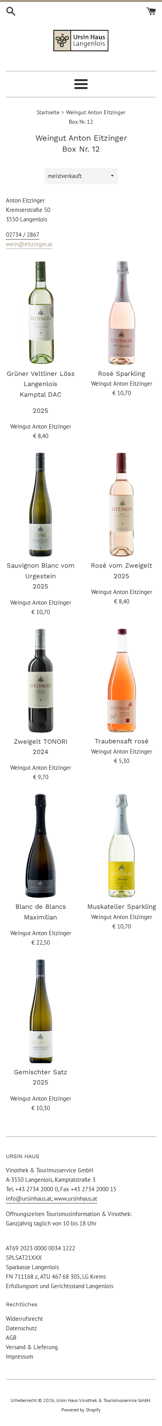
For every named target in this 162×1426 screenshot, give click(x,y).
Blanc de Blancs (40, 906)
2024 (40, 752)
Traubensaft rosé (122, 741)
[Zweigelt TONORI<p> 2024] (40, 681)
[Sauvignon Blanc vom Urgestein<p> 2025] (40, 505)
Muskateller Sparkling (121, 906)
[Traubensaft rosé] (121, 681)
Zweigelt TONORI (41, 741)
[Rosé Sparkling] (121, 313)
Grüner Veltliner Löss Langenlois (41, 384)
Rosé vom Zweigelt (121, 565)
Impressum (19, 1356)
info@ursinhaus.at (29, 1198)
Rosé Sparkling (121, 373)
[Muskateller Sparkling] (121, 846)
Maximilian (40, 917)
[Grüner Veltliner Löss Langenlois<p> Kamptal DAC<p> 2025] (40, 313)
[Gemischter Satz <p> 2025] (40, 1011)
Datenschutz (21, 1328)
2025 (40, 410)
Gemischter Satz (40, 1072)
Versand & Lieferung (32, 1347)
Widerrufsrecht (24, 1318)
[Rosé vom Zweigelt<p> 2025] (121, 505)
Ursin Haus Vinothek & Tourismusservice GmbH (103, 1400)
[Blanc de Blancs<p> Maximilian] (40, 846)
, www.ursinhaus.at (74, 1198)
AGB (11, 1337)
